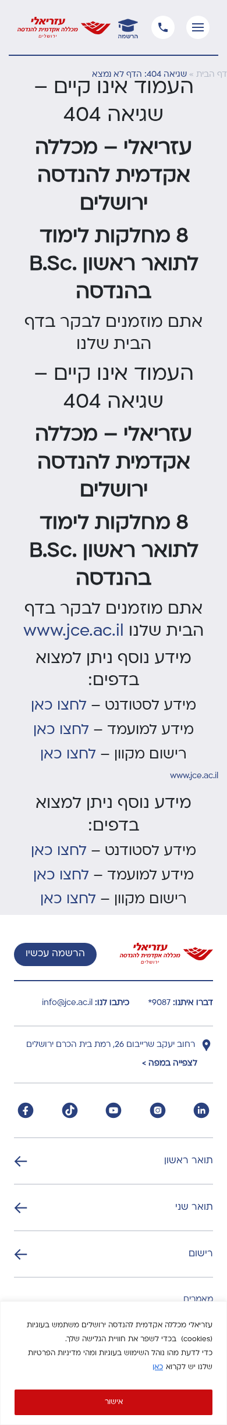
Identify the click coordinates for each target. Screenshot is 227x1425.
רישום (201, 1254)
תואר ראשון (188, 1161)
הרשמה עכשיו (55, 954)
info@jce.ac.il (67, 1003)
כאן (157, 1367)
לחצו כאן (59, 706)
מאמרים (198, 1299)
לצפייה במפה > (169, 1063)
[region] (113, 1363)
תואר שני (194, 1207)
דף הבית (211, 75)
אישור (114, 1402)
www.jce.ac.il (76, 632)
